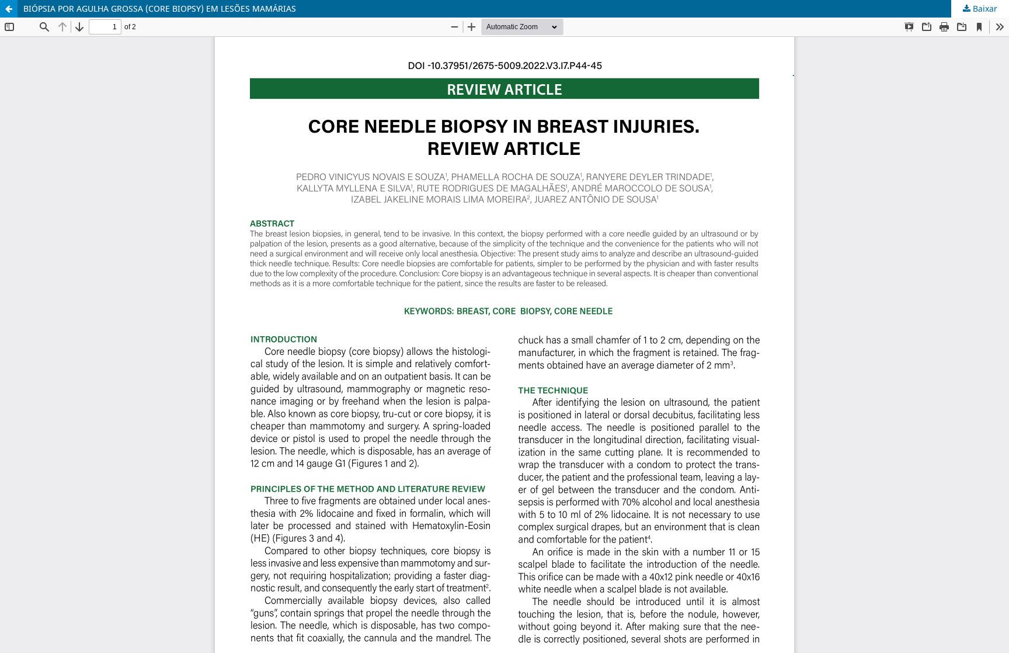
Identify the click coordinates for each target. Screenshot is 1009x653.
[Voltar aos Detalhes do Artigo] (9, 9)
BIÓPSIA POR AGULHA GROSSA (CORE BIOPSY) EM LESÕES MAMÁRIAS (159, 8)
